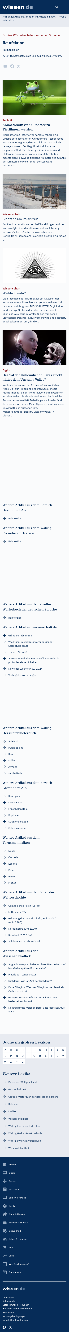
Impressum (8, 1297)
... (3, 239)
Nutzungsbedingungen (14, 1316)
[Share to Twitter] (19, 66)
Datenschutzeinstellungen (16, 1304)
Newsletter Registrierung (15, 1320)
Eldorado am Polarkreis (29, 235)
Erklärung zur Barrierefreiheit (17, 1308)
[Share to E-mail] (5, 66)
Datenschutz (9, 1301)
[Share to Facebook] (12, 66)
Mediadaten (8, 1312)
